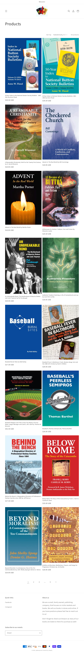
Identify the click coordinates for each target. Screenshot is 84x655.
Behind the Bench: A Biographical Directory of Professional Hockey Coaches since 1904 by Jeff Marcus (23, 497)
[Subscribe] (39, 633)
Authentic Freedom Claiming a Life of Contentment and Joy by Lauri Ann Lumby (60, 296)
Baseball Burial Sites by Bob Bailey (15, 362)
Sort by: (48, 35)
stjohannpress (39, 650)
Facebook (8, 602)
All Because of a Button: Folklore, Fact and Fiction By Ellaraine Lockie (58, 230)
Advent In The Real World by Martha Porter (18, 227)
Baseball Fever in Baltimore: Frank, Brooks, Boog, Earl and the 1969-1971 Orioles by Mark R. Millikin (60, 363)
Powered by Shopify (47, 650)
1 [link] (28, 582)
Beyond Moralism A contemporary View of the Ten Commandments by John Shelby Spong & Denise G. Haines (23, 569)
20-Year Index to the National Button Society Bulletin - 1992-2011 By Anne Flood (23, 96)
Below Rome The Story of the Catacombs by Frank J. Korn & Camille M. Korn (60, 499)
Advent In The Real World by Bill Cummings (55, 162)
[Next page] (56, 582)
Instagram (8, 607)
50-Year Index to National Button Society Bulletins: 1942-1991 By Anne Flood (59, 97)
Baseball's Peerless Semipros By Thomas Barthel (57, 429)
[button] (6, 11)
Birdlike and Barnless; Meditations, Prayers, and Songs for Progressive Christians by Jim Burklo (59, 566)
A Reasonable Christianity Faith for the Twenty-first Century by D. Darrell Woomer (23, 163)
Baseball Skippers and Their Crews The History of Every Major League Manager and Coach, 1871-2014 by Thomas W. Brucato (23, 424)
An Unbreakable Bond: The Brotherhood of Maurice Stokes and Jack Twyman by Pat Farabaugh (22, 297)
